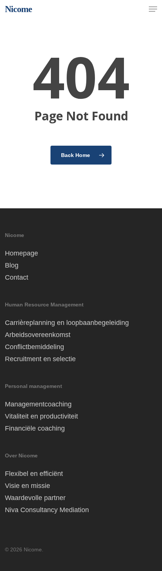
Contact (16, 277)
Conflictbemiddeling (34, 347)
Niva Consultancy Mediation (47, 510)
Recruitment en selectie (40, 359)
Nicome (18, 9)
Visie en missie (27, 485)
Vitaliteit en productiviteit (41, 416)
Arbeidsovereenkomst (37, 335)
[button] (153, 9)
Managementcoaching (38, 404)
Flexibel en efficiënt (34, 473)
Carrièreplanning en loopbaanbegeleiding (67, 322)
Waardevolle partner (35, 498)
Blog (11, 265)
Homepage (21, 253)
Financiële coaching (35, 428)
